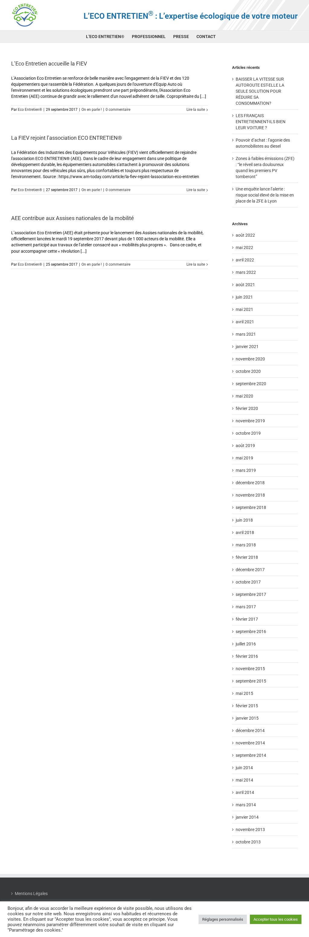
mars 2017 (246, 606)
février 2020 (247, 408)
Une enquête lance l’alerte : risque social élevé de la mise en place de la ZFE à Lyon (265, 195)
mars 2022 (246, 272)
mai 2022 (244, 247)
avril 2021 (245, 321)
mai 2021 (244, 309)
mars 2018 (246, 544)
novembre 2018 (250, 495)
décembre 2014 (250, 730)
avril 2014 (245, 792)
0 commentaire (118, 109)
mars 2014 (246, 804)
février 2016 (247, 656)
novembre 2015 (250, 668)
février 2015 (247, 705)
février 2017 (247, 619)
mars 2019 (246, 470)
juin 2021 (244, 297)
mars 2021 (246, 334)
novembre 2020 (250, 359)
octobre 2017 (248, 582)
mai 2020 (244, 396)
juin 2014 (244, 767)
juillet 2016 (246, 643)
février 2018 (247, 557)
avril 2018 (245, 532)
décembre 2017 (250, 569)
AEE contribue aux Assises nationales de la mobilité (72, 218)
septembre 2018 (251, 507)
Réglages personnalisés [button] (222, 919)
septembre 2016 (251, 631)
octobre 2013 (248, 841)
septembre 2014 (251, 755)
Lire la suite (195, 109)
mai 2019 (244, 458)
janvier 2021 (247, 346)
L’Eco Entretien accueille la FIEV (49, 63)
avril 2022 (245, 259)
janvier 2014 (247, 817)
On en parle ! (91, 109)
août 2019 (245, 445)
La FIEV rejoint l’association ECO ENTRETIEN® (66, 138)
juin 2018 (244, 520)
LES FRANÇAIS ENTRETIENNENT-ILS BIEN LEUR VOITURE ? (260, 121)
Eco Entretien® (30, 109)
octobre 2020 (248, 371)
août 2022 (245, 235)
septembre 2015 (251, 681)
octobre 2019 (248, 433)
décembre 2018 (250, 482)
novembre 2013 (250, 829)
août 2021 (245, 284)
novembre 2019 (250, 420)
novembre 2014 (250, 742)
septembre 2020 (251, 383)
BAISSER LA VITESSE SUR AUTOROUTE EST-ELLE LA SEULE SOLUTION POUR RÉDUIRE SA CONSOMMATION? (260, 91)
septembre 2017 (251, 594)
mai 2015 (244, 693)
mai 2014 (244, 780)
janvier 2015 (247, 718)
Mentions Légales (31, 893)
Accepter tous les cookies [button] (275, 919)
